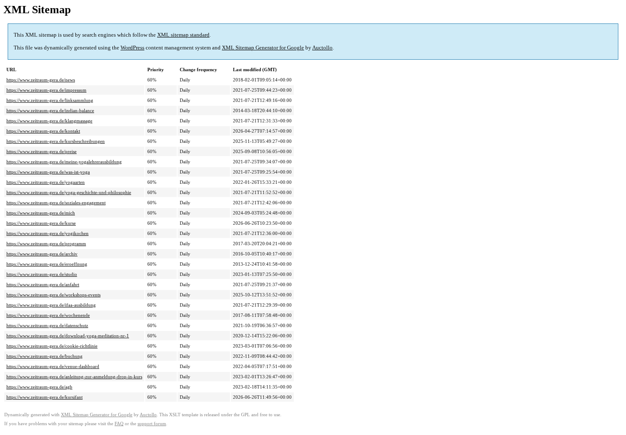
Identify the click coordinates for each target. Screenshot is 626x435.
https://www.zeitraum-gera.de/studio (41, 274)
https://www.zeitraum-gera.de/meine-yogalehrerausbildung (64, 161)
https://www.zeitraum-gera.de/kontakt (43, 130)
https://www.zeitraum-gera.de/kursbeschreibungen (55, 141)
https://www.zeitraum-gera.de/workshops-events (53, 294)
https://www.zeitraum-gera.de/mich (40, 212)
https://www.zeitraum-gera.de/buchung (44, 356)
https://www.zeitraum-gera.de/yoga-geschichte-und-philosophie (68, 192)
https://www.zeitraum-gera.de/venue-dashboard (52, 366)
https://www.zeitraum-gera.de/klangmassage (49, 120)
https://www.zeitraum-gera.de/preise (41, 151)
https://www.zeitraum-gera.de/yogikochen (47, 233)
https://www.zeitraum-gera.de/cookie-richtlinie (52, 345)
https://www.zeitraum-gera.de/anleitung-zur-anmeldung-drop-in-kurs (74, 376)
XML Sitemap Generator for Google (263, 47)
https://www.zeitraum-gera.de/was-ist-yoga (48, 171)
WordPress (132, 47)
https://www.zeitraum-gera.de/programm (46, 243)
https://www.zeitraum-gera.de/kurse (41, 223)
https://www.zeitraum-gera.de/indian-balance (50, 110)
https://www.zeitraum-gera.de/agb (39, 386)
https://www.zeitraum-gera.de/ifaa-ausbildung (51, 304)
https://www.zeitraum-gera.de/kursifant (44, 397)
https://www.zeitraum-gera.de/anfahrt (42, 284)
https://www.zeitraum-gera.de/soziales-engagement (56, 202)
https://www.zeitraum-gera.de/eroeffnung (46, 264)
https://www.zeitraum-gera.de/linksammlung (49, 100)
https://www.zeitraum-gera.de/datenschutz (47, 325)
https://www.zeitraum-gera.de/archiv (42, 253)
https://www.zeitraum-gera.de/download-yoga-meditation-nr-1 (67, 335)
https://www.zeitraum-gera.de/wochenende (48, 315)
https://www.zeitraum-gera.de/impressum (46, 90)
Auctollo (322, 47)
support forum (152, 423)
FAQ (119, 423)
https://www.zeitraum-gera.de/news (40, 79)
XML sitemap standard (183, 35)
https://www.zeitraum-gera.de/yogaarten (45, 182)
